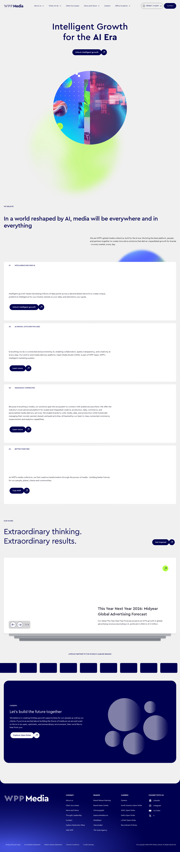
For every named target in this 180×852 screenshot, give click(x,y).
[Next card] (20, 625)
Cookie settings (88, 844)
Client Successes (72, 6)
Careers (107, 6)
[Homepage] (26, 798)
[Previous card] (13, 625)
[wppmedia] (13, 6)
